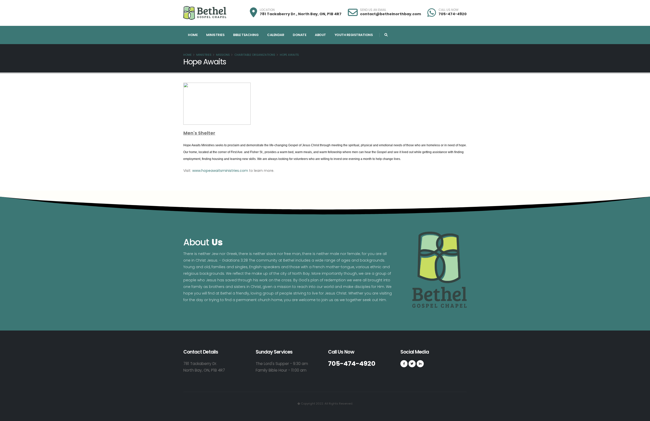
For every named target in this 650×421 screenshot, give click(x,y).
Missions (223, 55)
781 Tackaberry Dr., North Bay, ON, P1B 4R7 (301, 13)
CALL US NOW (448, 10)
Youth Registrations (354, 34)
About (320, 34)
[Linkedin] (420, 363)
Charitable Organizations (254, 55)
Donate (299, 34)
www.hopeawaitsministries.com (220, 170)
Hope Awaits (289, 55)
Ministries (215, 34)
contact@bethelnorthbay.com (390, 13)
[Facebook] (404, 363)
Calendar (275, 34)
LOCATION (267, 10)
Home (193, 34)
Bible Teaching (245, 34)
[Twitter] (412, 363)
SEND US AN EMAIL (373, 10)
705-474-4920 (452, 13)
